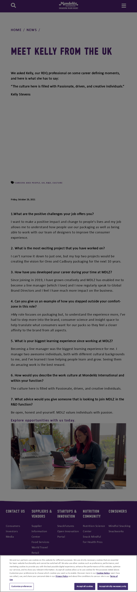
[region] (68, 573)
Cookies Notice (103, 573)
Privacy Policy (62, 576)
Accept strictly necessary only (112, 586)
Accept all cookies (85, 586)
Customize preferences (21, 586)
